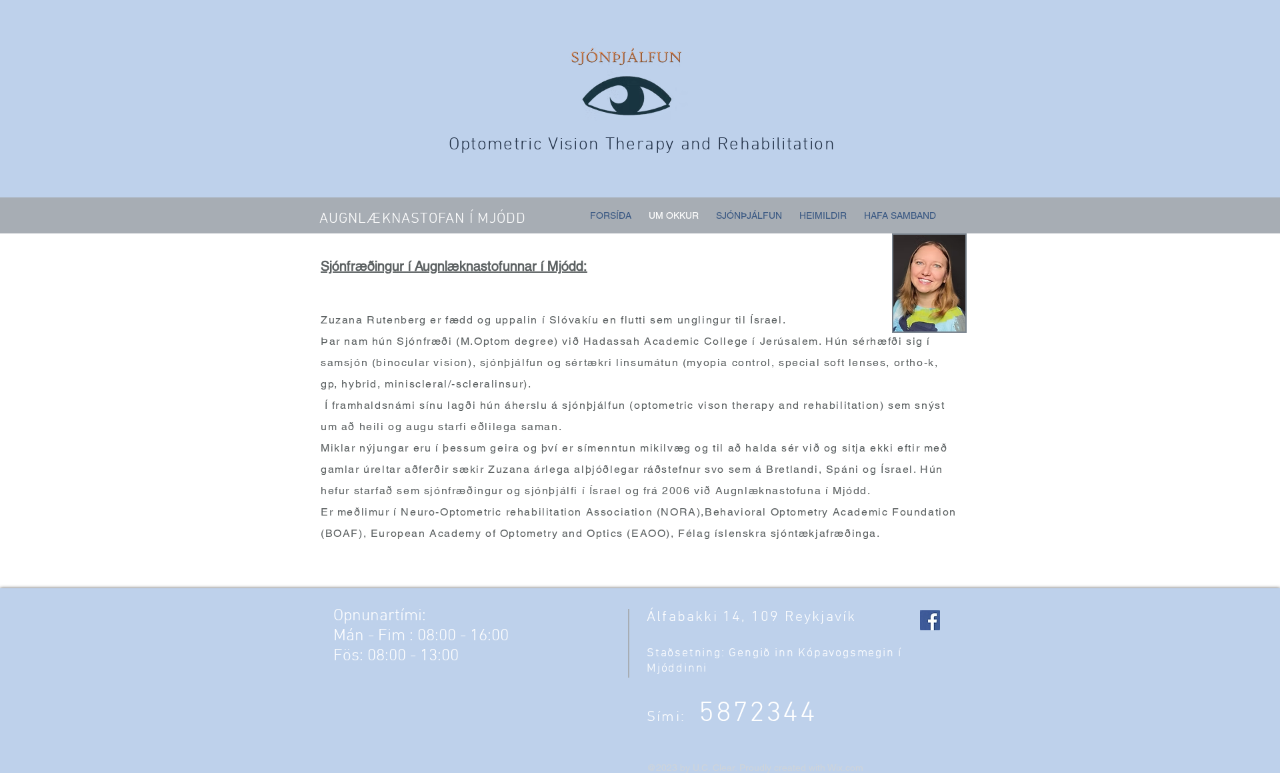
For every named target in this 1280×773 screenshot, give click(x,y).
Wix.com (845, 767)
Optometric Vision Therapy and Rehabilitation (642, 144)
